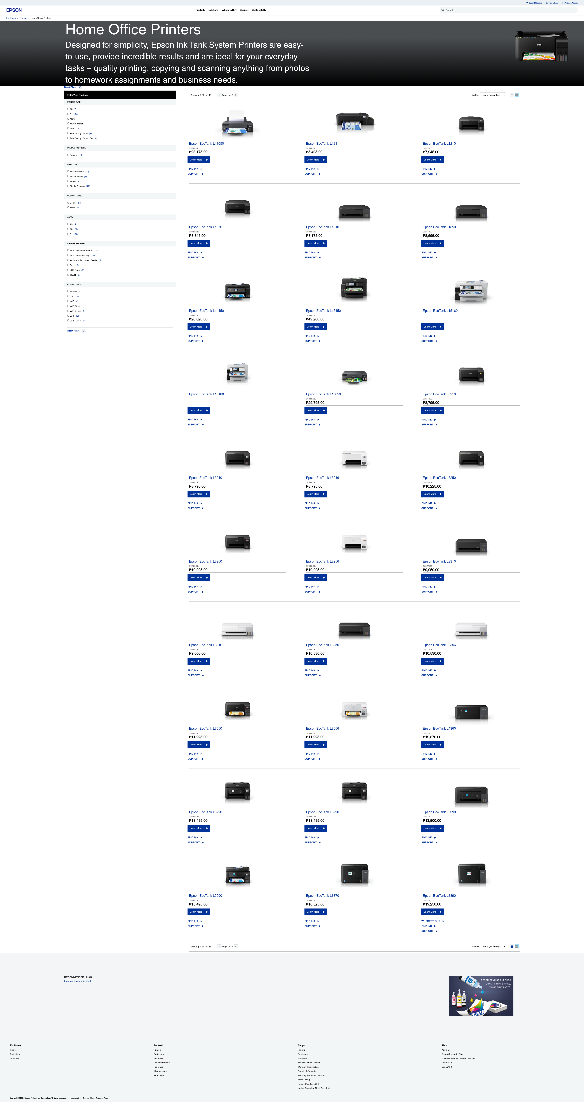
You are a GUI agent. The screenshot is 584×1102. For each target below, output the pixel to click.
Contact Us (447, 1062)
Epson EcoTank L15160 (440, 311)
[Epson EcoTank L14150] (237, 291)
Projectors (15, 1054)
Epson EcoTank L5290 (205, 812)
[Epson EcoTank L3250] (471, 458)
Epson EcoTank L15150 (323, 311)
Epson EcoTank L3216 (322, 478)
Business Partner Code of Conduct (458, 1058)
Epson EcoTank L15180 (206, 394)
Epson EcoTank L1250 (205, 227)
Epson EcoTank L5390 (439, 812)
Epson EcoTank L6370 (322, 896)
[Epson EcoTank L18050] (354, 375)
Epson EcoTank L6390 (439, 896)
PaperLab (158, 1067)
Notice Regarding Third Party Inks (314, 1088)
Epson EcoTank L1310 (322, 227)
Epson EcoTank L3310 (439, 561)
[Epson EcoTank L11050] (237, 124)
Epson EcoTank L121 (321, 143)
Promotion (159, 1075)
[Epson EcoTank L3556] (354, 709)
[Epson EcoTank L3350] (354, 626)
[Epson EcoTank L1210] (471, 124)
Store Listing (304, 1079)
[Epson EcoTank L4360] (471, 709)
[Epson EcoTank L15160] (471, 291)
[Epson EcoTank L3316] (237, 626)
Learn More (196, 159)
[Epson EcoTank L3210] (471, 375)
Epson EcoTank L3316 (205, 645)
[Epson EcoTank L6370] (354, 876)
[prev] (219, 95)
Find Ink (193, 168)
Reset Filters (70, 87)
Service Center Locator (309, 1062)
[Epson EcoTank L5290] (237, 793)
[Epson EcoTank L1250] (237, 208)
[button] (512, 95)
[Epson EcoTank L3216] (354, 458)
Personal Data (102, 1098)
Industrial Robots (162, 1062)
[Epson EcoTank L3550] (237, 709)
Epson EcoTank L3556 (322, 728)
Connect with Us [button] (552, 3)
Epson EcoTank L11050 (206, 143)
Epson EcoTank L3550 (205, 728)
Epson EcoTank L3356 (439, 645)
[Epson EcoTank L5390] (471, 793)
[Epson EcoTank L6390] (471, 876)
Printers (23, 18)
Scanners (14, 1058)
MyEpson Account (571, 3)
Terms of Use (88, 1098)
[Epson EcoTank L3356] (471, 626)
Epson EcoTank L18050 (323, 394)
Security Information (307, 1071)
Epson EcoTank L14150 (206, 311)
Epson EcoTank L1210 (439, 143)
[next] (236, 95)
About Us (446, 1050)
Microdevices (160, 1071)
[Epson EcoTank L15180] (237, 375)
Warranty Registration (308, 1067)
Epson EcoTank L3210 (439, 394)
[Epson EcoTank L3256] (354, 542)
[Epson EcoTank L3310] (471, 542)
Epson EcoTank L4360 (439, 728)
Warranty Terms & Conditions (312, 1075)
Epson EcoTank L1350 (439, 227)
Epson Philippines (535, 3)
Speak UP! (447, 1067)
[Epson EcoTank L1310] (354, 208)
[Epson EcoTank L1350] (471, 208)
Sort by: (475, 95)
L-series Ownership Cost (77, 981)
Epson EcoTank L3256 (322, 561)
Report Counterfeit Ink (308, 1084)
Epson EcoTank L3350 (322, 645)
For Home (11, 18)
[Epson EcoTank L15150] (354, 291)
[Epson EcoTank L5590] (237, 876)
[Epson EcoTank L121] (354, 124)
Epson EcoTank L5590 (205, 896)
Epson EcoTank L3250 (439, 478)
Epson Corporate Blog (452, 1054)
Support (194, 173)
